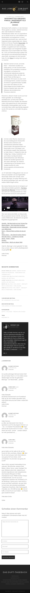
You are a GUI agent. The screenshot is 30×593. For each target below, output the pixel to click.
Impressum (15, 576)
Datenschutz (15, 578)
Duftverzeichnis (9, 13)
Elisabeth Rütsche (13, 366)
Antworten (11, 369)
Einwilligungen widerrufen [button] (15, 584)
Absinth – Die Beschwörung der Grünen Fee (14, 223)
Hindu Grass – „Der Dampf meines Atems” (14, 235)
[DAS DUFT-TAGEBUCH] (15, 11)
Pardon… (4, 240)
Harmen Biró (19, 16)
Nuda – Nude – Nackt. (8, 238)
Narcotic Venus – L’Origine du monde (12, 236)
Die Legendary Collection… (11, 300)
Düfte (4, 311)
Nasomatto (22, 43)
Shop (11, 58)
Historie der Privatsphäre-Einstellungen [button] (15, 582)
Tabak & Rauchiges (19, 311)
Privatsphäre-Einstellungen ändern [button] (15, 580)
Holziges (9, 311)
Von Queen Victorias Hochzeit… (12, 306)
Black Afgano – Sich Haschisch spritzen (13, 225)
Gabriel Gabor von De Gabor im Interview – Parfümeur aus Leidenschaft (14, 272)
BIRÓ (21, 349)
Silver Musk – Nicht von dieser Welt (12, 242)
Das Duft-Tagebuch (15, 572)
